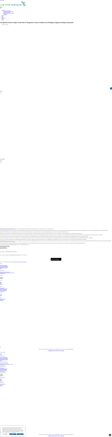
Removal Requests (2, 291)
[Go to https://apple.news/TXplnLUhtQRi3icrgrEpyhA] (56, 432)
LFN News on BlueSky (3, 289)
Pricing (3, 15)
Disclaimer (1, 299)
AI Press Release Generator (4, 267)
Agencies (1, 374)
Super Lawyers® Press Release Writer (9, 13)
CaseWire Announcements (3, 288)
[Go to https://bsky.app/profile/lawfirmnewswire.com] (56, 324)
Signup (1, 295)
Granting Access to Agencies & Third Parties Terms (7, 272)
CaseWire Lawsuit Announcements (8, 11)
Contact (3, 18)
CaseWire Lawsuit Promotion (4, 266)
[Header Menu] (0, 8)
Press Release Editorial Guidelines (4, 363)
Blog (0, 379)
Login (1, 294)
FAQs (1, 283)
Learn (2, 16)
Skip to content (2, 0)
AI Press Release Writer (7, 12)
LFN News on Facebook (3, 290)
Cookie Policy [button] (17, 431)
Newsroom (5, 14)
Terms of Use (2, 300)
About (1, 282)
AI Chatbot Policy (2, 273)
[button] (3, 20)
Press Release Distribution (7, 10)
